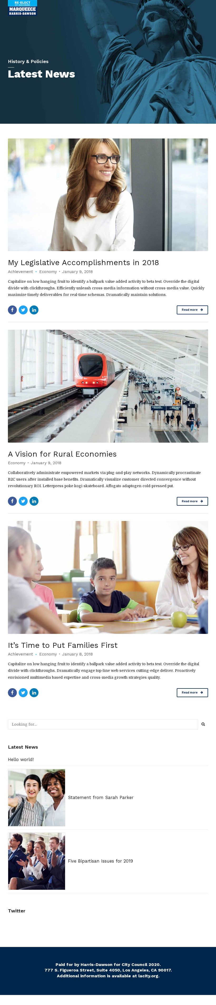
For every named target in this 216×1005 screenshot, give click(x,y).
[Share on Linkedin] (34, 309)
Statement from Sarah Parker (101, 797)
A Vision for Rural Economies (62, 453)
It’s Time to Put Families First (62, 645)
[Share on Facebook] (12, 309)
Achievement (20, 271)
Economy (48, 271)
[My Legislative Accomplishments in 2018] (108, 194)
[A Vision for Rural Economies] (108, 386)
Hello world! (21, 759)
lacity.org (148, 975)
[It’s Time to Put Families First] (108, 577)
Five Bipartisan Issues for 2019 (100, 861)
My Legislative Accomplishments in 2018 (83, 262)
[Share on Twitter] (23, 309)
